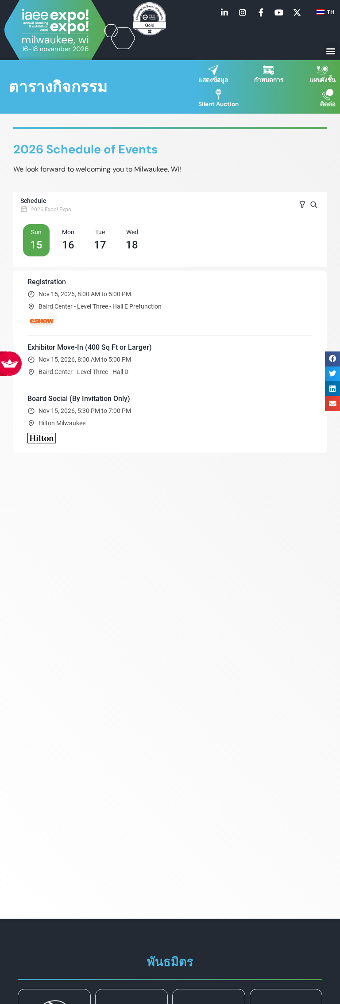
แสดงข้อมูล (213, 80)
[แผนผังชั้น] (322, 70)
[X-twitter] (297, 12)
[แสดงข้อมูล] (213, 70)
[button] (330, 50)
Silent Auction (218, 104)
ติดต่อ (328, 104)
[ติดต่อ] (327, 94)
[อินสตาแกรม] (243, 12)
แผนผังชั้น (322, 80)
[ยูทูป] (279, 12)
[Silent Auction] (218, 94)
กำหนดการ (268, 80)
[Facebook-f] (261, 12)
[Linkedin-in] (224, 12)
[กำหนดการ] (268, 70)
